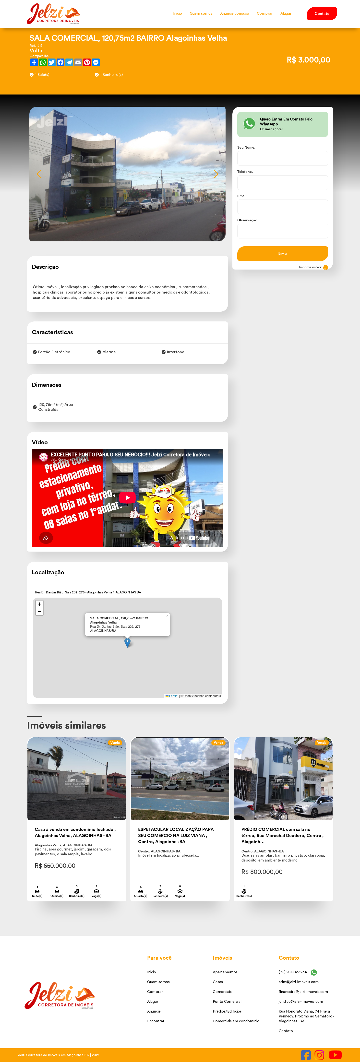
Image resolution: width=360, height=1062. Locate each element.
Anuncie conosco (234, 13)
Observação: (248, 220)
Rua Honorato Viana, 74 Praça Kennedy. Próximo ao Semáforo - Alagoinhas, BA (306, 1016)
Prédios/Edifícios (227, 1011)
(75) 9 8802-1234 (293, 972)
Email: (242, 196)
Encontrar (155, 1021)
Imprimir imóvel (311, 267)
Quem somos (201, 13)
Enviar (283, 253)
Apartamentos (225, 972)
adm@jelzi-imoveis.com (299, 982)
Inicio (177, 13)
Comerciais (222, 992)
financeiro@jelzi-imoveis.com (303, 992)
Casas (218, 982)
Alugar (285, 13)
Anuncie (154, 1011)
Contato (286, 1031)
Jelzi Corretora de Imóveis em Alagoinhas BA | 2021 (58, 1055)
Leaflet (173, 696)
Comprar (265, 13)
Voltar (37, 50)
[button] (39, 174)
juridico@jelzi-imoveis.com (301, 1001)
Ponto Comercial (227, 1001)
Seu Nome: (246, 147)
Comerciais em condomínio (236, 1021)
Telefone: (245, 172)
